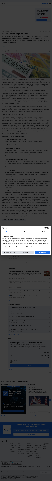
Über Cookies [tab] (43, 231)
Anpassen (25, 252)
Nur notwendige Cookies (9, 252)
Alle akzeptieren (42, 252)
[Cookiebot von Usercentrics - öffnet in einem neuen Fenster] (44, 228)
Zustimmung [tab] (9, 231)
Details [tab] (26, 231)
